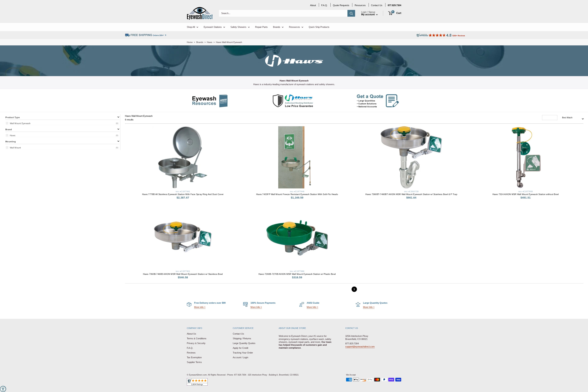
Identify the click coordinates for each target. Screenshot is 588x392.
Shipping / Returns (242, 338)
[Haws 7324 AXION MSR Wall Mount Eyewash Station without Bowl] (525, 157)
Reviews (191, 352)
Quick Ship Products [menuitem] (319, 27)
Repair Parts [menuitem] (261, 27)
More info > (199, 307)
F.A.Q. (190, 348)
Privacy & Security (196, 343)
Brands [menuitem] (276, 27)
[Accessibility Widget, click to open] (3, 389)
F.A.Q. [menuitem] (324, 5)
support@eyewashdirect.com (360, 346)
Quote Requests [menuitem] (341, 5)
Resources (360, 5)
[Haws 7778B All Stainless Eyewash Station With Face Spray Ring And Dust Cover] (182, 157)
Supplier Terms (194, 362)
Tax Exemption (194, 357)
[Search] (351, 13)
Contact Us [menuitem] (376, 5)
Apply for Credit (240, 348)
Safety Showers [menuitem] (238, 27)
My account (368, 14)
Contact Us (238, 333)
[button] (62, 117)
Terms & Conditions (196, 338)
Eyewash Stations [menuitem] (213, 27)
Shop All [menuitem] (191, 27)
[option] (62, 123)
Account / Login (240, 357)
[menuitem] (394, 5)
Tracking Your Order (243, 352)
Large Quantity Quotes (244, 343)
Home (190, 42)
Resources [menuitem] (294, 27)
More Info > (256, 307)
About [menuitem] (313, 5)
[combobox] (572, 117)
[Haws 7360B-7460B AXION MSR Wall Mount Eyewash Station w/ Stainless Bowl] (182, 237)
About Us (191, 333)
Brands (199, 42)
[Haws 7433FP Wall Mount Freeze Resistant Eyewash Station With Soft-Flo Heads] (297, 157)
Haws (209, 42)
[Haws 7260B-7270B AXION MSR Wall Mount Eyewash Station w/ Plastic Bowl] (297, 237)
